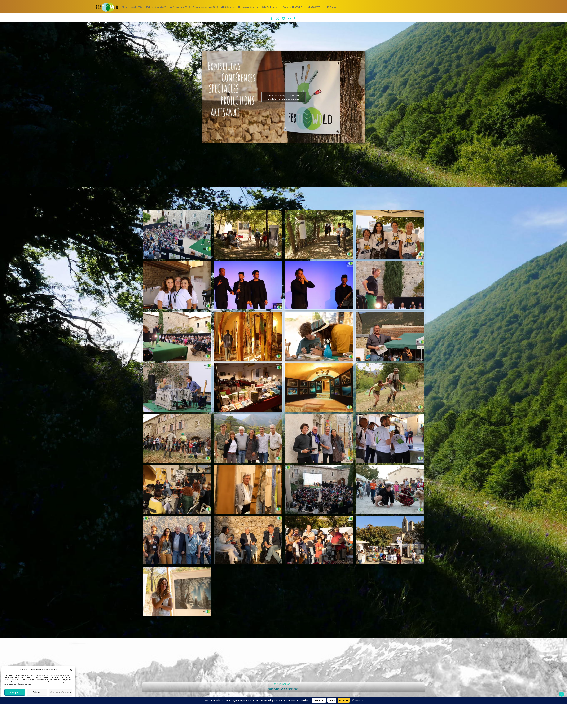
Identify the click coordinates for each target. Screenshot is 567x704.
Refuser (37, 692)
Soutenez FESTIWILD (292, 7)
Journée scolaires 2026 (206, 7)
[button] (70, 669)
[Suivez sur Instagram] (283, 18)
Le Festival (269, 7)
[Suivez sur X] (277, 18)
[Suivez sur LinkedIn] (295, 18)
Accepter (14, 692)
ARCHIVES (315, 7)
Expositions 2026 (157, 7)
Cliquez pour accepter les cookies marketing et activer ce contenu (283, 97)
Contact (333, 7)
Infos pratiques (248, 7)
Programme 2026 (181, 7)
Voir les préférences (60, 692)
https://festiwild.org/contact (283, 688)
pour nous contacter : (283, 684)
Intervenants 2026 (134, 7)
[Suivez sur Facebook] (271, 18)
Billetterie (229, 7)
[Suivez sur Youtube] (289, 18)
